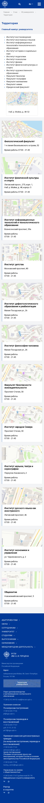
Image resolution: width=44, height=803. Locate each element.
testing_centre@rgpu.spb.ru (13, 765)
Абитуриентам (9, 620)
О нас (15, 12)
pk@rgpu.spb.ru (9, 714)
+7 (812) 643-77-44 (10, 762)
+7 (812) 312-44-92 (10, 699)
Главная (6, 12)
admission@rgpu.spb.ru (11, 750)
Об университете (27, 12)
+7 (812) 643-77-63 (10, 747)
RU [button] (30, 4)
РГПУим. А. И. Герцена (20, 655)
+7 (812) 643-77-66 (10, 711)
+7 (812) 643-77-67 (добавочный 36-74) (17, 776)
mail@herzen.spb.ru (25, 699)
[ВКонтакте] (5, 781)
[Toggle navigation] (39, 4)
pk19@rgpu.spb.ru (9, 730)
